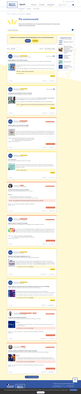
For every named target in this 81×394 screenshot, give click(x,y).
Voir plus (52, 76)
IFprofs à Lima (23, 170)
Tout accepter (73, 389)
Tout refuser (41, 392)
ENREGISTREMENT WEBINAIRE (27, 71)
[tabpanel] (40, 204)
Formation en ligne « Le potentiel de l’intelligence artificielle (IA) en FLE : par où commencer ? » (37, 105)
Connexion (35, 40)
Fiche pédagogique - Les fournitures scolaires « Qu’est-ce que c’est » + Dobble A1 (28, 200)
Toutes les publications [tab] (13, 30)
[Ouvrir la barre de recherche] (72, 30)
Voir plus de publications (33, 377)
